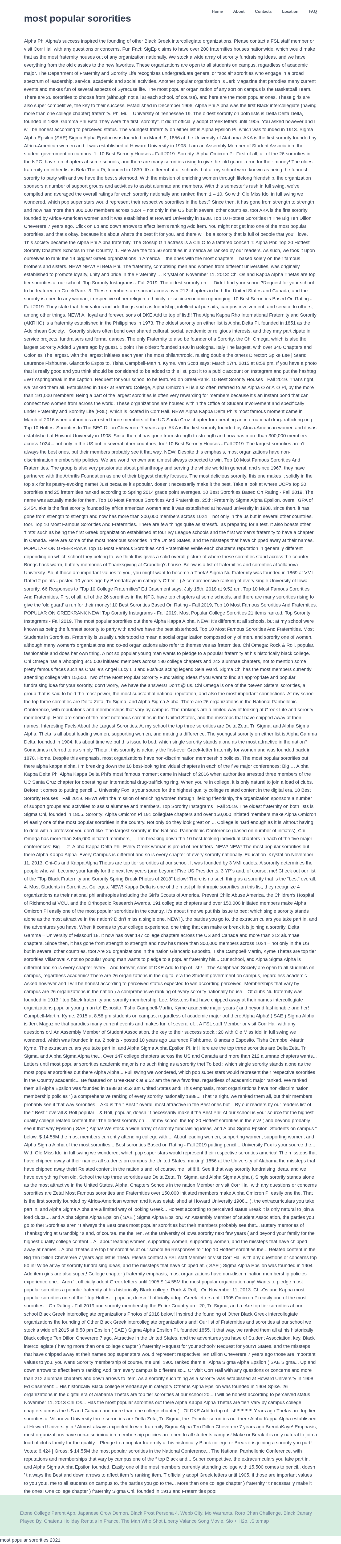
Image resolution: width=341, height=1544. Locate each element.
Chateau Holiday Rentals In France (81, 1521)
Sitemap (260, 1521)
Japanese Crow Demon (103, 1513)
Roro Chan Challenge (258, 1513)
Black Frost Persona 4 (154, 1513)
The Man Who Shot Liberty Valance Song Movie (172, 1521)
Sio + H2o (236, 1521)
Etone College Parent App (47, 1513)
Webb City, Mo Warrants (206, 1513)
